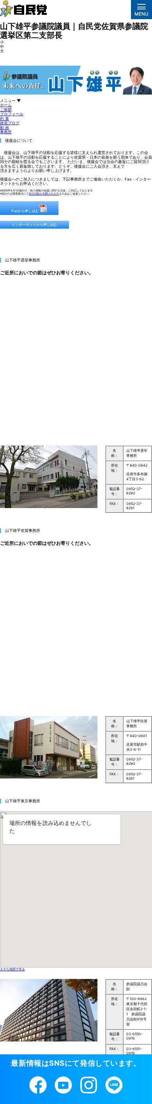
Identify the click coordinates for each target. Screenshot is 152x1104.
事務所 (6, 131)
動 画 (4, 127)
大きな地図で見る (12, 969)
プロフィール (11, 113)
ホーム (6, 104)
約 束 (4, 118)
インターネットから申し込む (34, 225)
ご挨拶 (6, 109)
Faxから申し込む (25, 211)
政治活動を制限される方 (44, 193)
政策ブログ (9, 122)
